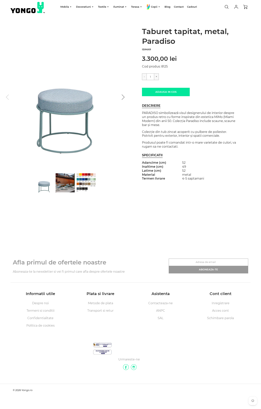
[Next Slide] (122, 97)
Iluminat (119, 6)
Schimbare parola (220, 318)
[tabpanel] (44, 182)
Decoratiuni (84, 6)
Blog (167, 6)
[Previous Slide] (9, 97)
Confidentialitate (40, 318)
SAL (160, 318)
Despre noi (40, 303)
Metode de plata (100, 303)
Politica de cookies (40, 325)
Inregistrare (220, 303)
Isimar (146, 49)
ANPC (160, 310)
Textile (102, 6)
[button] (166, 92)
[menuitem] (66, 7)
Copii (154, 6)
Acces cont (220, 310)
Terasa (135, 6)
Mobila (65, 6)
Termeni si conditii (40, 310)
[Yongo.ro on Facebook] (126, 368)
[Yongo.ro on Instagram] (134, 368)
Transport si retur (100, 310)
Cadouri (192, 6)
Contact (179, 6)
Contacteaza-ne (160, 303)
